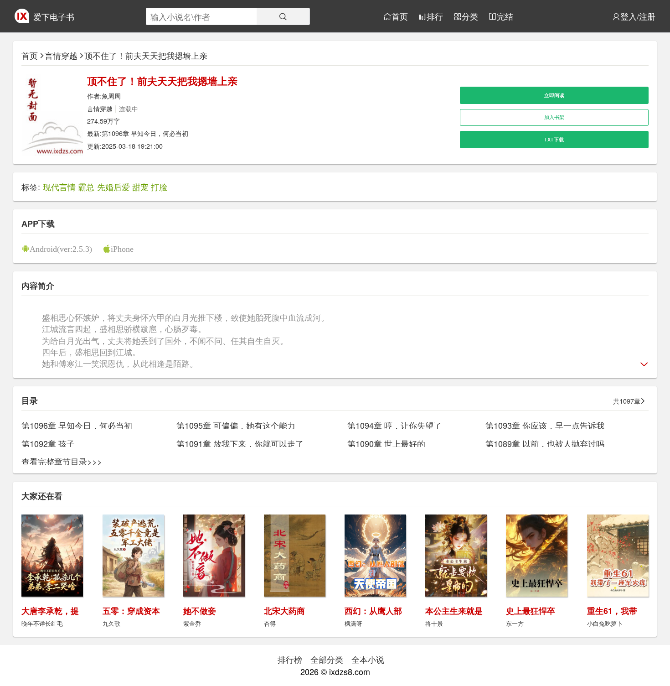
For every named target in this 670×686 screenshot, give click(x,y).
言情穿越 (61, 55)
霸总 (86, 186)
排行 (435, 16)
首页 (400, 16)
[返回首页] (22, 20)
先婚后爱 (113, 186)
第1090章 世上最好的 (386, 443)
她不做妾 (199, 611)
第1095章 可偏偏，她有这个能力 (235, 425)
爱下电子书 (53, 16)
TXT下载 (554, 139)
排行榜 (290, 659)
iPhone (122, 248)
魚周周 (111, 95)
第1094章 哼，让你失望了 (394, 425)
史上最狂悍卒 (530, 611)
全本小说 (367, 659)
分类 (470, 16)
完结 (505, 16)
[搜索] (283, 16)
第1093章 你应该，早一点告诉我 (544, 425)
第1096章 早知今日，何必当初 (145, 133)
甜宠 (140, 186)
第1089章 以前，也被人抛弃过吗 (544, 443)
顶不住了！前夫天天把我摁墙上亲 (145, 55)
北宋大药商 (284, 611)
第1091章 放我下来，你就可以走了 (240, 443)
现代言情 (59, 186)
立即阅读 (554, 95)
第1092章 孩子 (48, 443)
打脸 (159, 186)
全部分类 (326, 659)
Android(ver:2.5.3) (61, 248)
